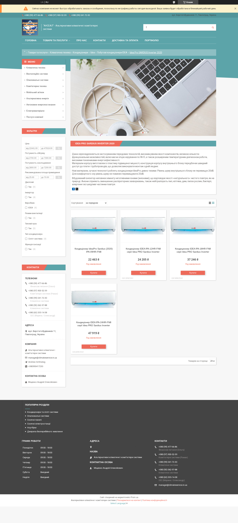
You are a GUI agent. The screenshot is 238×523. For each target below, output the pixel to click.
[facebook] (73, 189)
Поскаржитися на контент (129, 500)
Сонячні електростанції (38, 423)
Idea (93, 52)
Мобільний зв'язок (35, 92)
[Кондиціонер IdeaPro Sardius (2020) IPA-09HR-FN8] (94, 226)
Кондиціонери (80, 52)
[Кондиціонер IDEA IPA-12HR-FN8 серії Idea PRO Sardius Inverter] (143, 226)
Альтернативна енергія (37, 98)
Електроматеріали (35, 111)
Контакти (99, 40)
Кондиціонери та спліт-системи (42, 412)
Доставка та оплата (125, 40)
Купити (93, 273)
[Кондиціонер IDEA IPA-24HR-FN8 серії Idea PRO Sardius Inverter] (94, 300)
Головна (30, 40)
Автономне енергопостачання (40, 104)
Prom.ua (134, 497)
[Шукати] (213, 27)
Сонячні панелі (34, 420)
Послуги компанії (34, 117)
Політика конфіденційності (154, 500)
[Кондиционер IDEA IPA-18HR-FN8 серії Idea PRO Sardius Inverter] (193, 226)
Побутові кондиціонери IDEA (112, 52)
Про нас (81, 40)
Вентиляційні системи (37, 74)
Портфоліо (152, 40)
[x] (77, 189)
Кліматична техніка (60, 52)
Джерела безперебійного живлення (45, 431)
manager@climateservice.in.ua (42, 358)
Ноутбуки (31, 427)
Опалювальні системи (37, 80)
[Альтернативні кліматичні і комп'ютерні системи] (30, 27)
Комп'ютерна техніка (36, 86)
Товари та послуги (55, 40)
